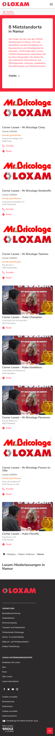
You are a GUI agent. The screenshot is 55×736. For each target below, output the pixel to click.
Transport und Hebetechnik (13, 628)
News (4, 672)
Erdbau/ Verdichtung (10, 647)
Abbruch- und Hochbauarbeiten (15, 642)
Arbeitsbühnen (8, 618)
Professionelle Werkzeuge (13, 632)
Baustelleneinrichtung (11, 613)
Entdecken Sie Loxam (11, 663)
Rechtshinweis (8, 702)
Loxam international (10, 681)
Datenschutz (7, 706)
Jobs (4, 667)
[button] (51, 4)
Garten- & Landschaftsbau (13, 637)
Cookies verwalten (9, 697)
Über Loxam (7, 677)
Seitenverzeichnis (9, 716)
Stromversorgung (9, 623)
